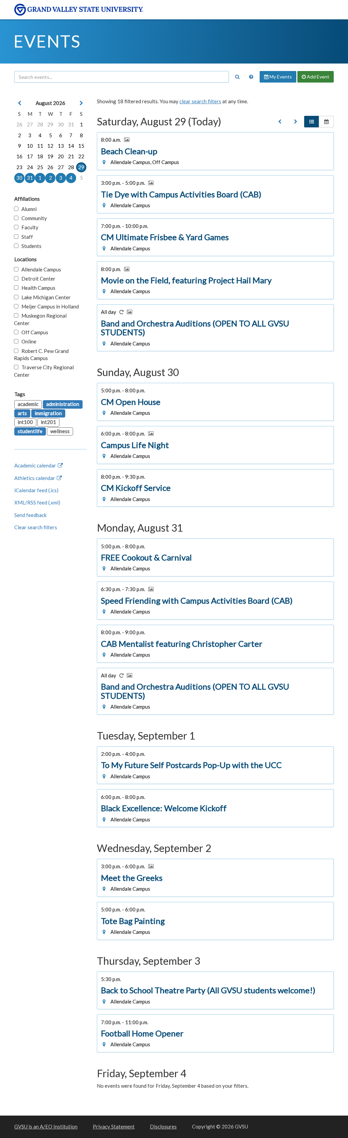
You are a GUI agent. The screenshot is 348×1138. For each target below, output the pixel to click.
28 (40, 124)
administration (62, 404)
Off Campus (33, 332)
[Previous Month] (19, 103)
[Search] (237, 77)
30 (61, 124)
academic (28, 404)
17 (30, 156)
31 (71, 124)
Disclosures (163, 1126)
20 (61, 156)
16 (19, 156)
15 (81, 146)
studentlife (30, 431)
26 (19, 124)
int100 (25, 422)
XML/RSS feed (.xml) (37, 502)
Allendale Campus (39, 269)
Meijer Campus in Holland (48, 306)
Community (32, 218)
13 (61, 146)
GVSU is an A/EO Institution (45, 1126)
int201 (48, 422)
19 (50, 156)
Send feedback (30, 515)
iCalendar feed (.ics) (36, 490)
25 (40, 167)
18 (40, 156)
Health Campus (36, 288)
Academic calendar (35, 465)
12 (50, 146)
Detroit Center (36, 278)
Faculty (28, 227)
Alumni (27, 209)
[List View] (311, 121)
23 (19, 167)
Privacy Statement (114, 1126)
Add (317, 76)
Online (27, 341)
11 (40, 146)
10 (30, 146)
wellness (60, 431)
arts (22, 413)
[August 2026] (279, 121)
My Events (280, 76)
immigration (48, 413)
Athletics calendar (35, 478)
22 (81, 156)
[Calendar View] (326, 121)
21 (71, 156)
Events (47, 41)
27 (30, 124)
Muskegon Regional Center (40, 319)
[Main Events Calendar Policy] (251, 77)
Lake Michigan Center (44, 297)
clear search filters (200, 101)
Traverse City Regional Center (44, 370)
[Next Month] (81, 103)
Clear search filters (35, 527)
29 (50, 124)
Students (29, 246)
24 (30, 167)
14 (71, 146)
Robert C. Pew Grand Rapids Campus (41, 354)
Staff (25, 237)
